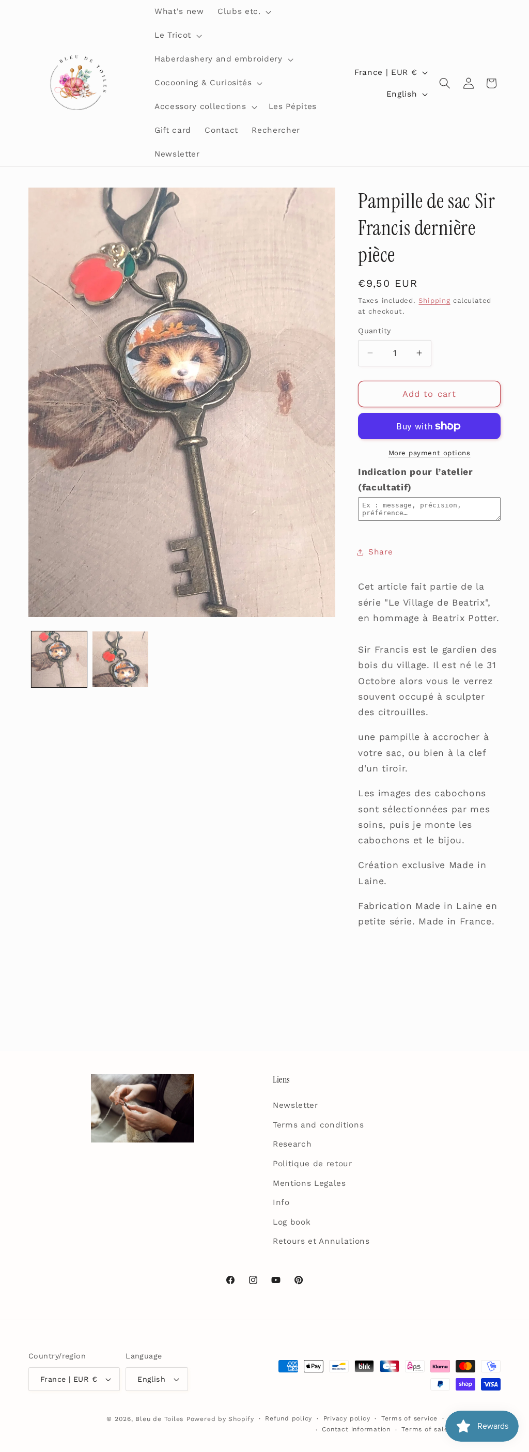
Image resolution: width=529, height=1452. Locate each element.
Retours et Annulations (321, 1241)
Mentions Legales (309, 1183)
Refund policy (288, 1418)
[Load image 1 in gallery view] (59, 659)
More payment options (429, 453)
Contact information (356, 1429)
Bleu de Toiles (159, 1419)
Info (281, 1202)
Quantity (374, 331)
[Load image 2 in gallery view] (120, 659)
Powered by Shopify (220, 1419)
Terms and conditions (318, 1125)
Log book (291, 1222)
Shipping (434, 300)
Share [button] (380, 552)
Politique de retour (312, 1163)
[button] (243, 12)
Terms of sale (424, 1429)
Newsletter (295, 1105)
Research (292, 1144)
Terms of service (409, 1418)
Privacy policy (346, 1418)
